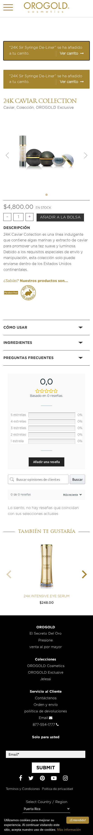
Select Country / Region (46, 802)
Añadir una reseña (46, 462)
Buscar (77, 479)
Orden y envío (46, 704)
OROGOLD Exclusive (55, 107)
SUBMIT (45, 767)
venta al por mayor (45, 647)
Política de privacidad (57, 789)
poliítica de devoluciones (45, 711)
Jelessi (45, 679)
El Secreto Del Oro (46, 633)
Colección (25, 107)
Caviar (8, 107)
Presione (45, 640)
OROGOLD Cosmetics (45, 666)
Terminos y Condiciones (23, 789)
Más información (69, 829)
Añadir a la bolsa (60, 217)
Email (43, 718)
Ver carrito (69, 53)
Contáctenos (45, 698)
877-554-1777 (44, 724)
